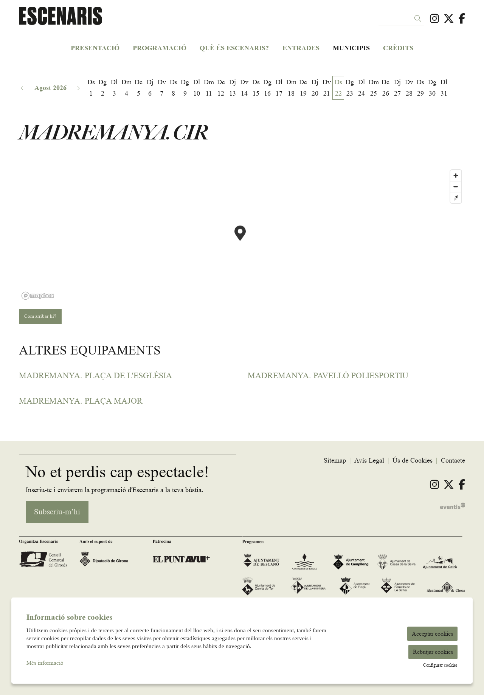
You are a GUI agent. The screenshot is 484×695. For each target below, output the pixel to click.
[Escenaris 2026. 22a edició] (91, 19)
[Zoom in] (455, 175)
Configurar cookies (440, 665)
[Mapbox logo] (37, 295)
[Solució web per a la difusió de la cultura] (452, 505)
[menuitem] (434, 18)
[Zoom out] (455, 186)
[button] (419, 18)
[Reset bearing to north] (455, 197)
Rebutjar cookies (433, 651)
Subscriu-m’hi (57, 512)
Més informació (45, 663)
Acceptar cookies (432, 633)
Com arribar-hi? (40, 316)
